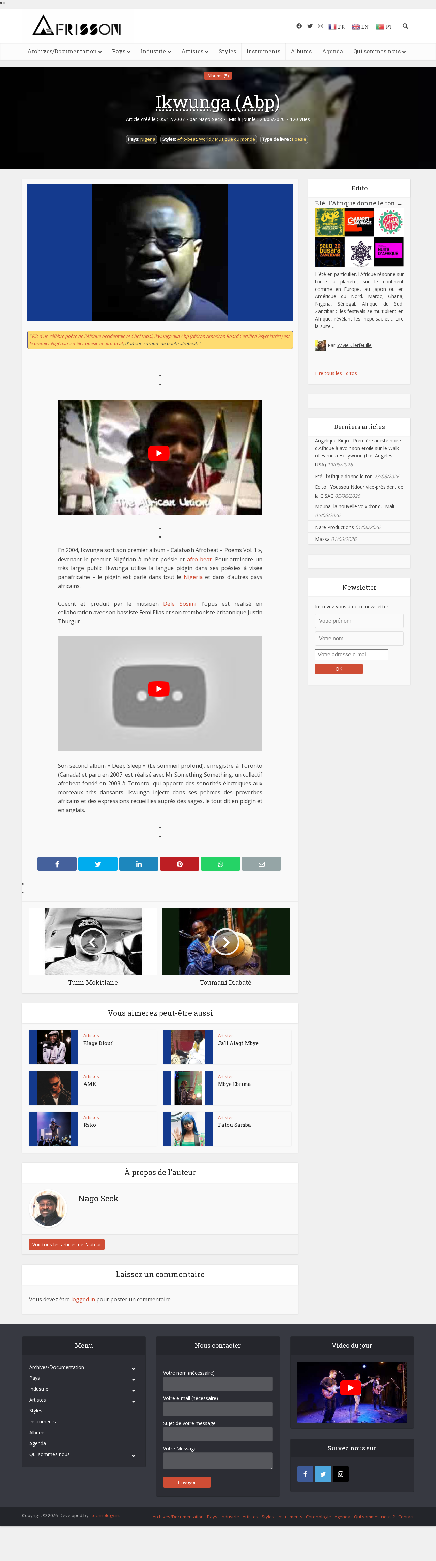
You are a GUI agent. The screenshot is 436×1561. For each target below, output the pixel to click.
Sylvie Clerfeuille (354, 345)
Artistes (192, 51)
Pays (118, 51)
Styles (227, 51)
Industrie (153, 51)
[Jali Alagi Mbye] (188, 1047)
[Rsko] (54, 1129)
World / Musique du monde (227, 139)
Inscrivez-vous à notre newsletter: (352, 606)
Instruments (263, 51)
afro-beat (199, 559)
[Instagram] (341, 1474)
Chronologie (318, 1517)
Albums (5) (218, 76)
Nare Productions (334, 527)
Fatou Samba (234, 1124)
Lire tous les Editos (336, 373)
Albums (301, 51)
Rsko (89, 1124)
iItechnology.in (104, 1515)
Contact (406, 1517)
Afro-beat (187, 139)
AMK (89, 1083)
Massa (322, 539)
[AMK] (54, 1088)
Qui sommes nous (377, 51)
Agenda (332, 51)
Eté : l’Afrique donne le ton (359, 203)
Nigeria (147, 139)
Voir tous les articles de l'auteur (66, 1244)
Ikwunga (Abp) (218, 101)
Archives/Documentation (62, 51)
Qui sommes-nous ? (374, 1517)
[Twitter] (323, 1474)
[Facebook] (305, 1474)
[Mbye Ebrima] (188, 1088)
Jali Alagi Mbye (238, 1043)
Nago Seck (210, 119)
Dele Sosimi (179, 603)
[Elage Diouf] (54, 1047)
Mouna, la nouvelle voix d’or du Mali (354, 506)
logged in (83, 1299)
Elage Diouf (98, 1043)
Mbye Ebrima (234, 1083)
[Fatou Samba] (188, 1129)
